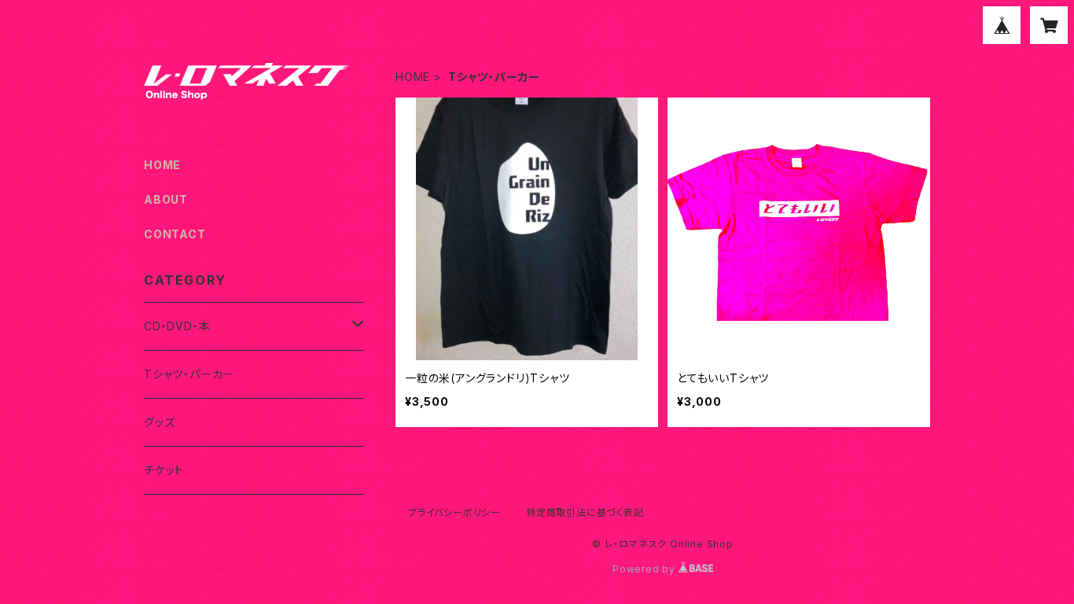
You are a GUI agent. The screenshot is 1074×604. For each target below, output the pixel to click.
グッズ (159, 422)
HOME (412, 76)
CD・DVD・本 (177, 326)
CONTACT (175, 234)
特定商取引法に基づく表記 (585, 512)
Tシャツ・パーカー (189, 374)
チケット (164, 470)
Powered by (645, 569)
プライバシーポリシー (454, 512)
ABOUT (166, 199)
